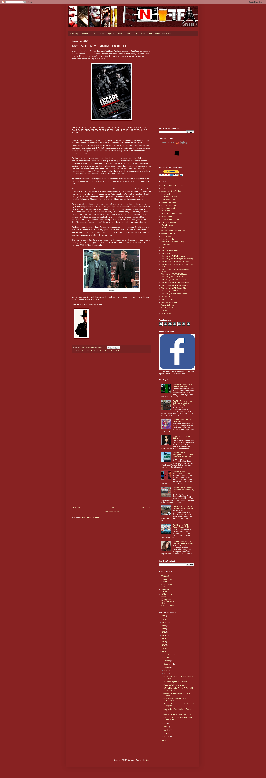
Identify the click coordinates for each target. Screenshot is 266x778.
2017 (164, 645)
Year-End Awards (167, 314)
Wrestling (74, 33)
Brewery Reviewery (168, 202)
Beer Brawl (165, 194)
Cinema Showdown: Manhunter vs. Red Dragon (183, 472)
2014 (164, 741)
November (168, 658)
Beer (120, 33)
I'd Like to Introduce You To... (172, 219)
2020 (164, 635)
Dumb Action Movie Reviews (100, 351)
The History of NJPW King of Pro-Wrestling (177, 259)
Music (101, 33)
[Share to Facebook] (116, 347)
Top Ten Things (167, 297)
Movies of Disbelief (168, 222)
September (168, 664)
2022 (164, 629)
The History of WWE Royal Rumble (174, 285)
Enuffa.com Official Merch (160, 33)
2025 (164, 619)
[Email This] (108, 347)
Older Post (146, 507)
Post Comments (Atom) (91, 518)
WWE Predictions (167, 299)
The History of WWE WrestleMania (174, 294)
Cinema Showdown (168, 205)
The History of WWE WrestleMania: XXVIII (181, 526)
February (167, 733)
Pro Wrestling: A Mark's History (172, 242)
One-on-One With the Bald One (173, 231)
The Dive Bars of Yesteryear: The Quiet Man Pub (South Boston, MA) (183, 455)
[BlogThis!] (111, 347)
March (166, 730)
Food (128, 33)
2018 (164, 642)
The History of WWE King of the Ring (175, 282)
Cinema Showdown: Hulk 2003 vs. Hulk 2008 (182, 385)
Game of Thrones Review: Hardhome (177, 714)
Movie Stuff (115, 351)
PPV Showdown (167, 236)
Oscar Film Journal (168, 233)
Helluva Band (166, 217)
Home (112, 507)
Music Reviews (167, 225)
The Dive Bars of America (170, 250)
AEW (163, 188)
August (166, 667)
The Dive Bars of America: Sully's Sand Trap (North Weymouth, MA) (182, 403)
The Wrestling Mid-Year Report (175, 682)
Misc (143, 33)
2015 (164, 652)
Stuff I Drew (165, 245)
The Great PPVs (167, 253)
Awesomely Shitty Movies (171, 191)
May (165, 724)
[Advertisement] (176, 81)
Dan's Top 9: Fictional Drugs (174, 685)
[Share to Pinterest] (119, 347)
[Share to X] (113, 347)
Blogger (148, 760)
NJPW (163, 228)
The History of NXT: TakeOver (172, 277)
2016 (164, 648)
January (167, 737)
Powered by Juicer (167, 142)
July (165, 670)
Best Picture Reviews (169, 197)
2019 (164, 639)
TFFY (163, 248)
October (167, 661)
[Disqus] (111, 393)
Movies (85, 33)
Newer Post (77, 507)
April (166, 727)
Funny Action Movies (166, 590)
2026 (164, 616)
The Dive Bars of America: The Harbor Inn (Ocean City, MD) (183, 490)
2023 (164, 626)
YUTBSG (164, 311)
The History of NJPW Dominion (173, 256)
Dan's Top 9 (165, 211)
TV (93, 33)
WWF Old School (167, 606)
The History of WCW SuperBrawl (173, 280)
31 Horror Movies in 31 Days (172, 186)
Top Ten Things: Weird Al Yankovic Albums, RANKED (183, 542)
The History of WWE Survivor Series (174, 291)
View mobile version (111, 512)
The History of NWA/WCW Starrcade (175, 274)
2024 (164, 622)
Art (135, 33)
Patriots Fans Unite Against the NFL (167, 601)
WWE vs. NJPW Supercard (171, 302)
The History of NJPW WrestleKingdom (175, 262)
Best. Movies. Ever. (168, 200)
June (166, 674)
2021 (164, 632)
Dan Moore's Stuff (84, 351)
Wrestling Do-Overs (168, 308)
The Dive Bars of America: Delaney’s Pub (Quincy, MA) (183, 507)
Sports (111, 33)
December (168, 654)
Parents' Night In (167, 239)
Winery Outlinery (167, 305)
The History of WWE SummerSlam (174, 288)
